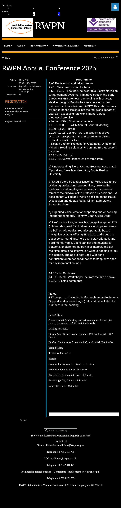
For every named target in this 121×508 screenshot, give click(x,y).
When (13, 80)
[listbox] (106, 57)
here (88, 435)
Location (12, 86)
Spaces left (11, 94)
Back (7, 58)
